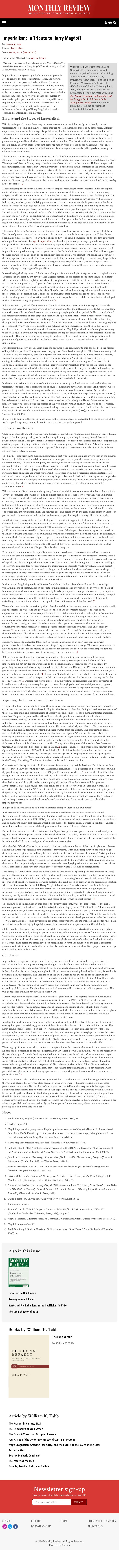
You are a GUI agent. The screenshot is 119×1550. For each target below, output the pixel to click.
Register (36, 1521)
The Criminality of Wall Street (26, 1429)
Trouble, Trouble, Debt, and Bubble (29, 1466)
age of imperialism (42, 241)
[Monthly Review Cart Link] (110, 23)
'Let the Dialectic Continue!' (24, 1455)
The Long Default (62, 1337)
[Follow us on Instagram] (4, 1526)
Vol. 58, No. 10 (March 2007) (22, 52)
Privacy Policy (95, 1526)
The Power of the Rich (21, 1461)
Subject (5, 48)
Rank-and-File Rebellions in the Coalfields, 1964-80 (38, 1305)
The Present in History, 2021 (25, 1423)
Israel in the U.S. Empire (22, 1293)
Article (34, 58)
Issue (43, 58)
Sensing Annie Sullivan (21, 1299)
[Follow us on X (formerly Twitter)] (10, 1526)
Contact (64, 1521)
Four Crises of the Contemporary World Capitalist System (42, 1439)
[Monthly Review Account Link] (106, 23)
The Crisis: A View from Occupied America (32, 1434)
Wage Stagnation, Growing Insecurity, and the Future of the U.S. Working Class (55, 1445)
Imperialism (17, 48)
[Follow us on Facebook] (15, 1526)
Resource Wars (17, 1450)
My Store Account (41, 1526)
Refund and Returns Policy (102, 1521)
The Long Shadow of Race (23, 1311)
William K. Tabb (13, 44)
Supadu (66, 1545)
